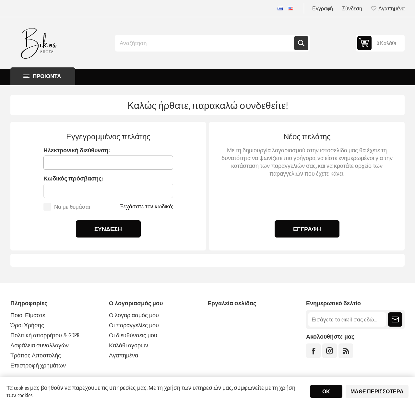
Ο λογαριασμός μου (134, 315)
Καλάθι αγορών (128, 345)
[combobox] (205, 43)
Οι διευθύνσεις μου (133, 335)
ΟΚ (326, 391)
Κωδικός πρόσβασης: (73, 178)
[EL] (280, 8)
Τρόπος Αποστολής (35, 355)
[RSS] (345, 350)
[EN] (290, 8)
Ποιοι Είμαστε (27, 315)
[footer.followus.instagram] (329, 350)
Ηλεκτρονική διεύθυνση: (76, 150)
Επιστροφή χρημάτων (38, 365)
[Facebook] (313, 350)
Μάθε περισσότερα (377, 391)
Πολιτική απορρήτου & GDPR (45, 335)
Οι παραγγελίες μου (134, 325)
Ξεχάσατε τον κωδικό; (146, 206)
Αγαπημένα (123, 355)
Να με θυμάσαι (72, 206)
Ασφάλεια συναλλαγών (39, 345)
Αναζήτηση (301, 43)
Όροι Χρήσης (27, 325)
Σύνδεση (352, 8)
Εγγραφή (322, 8)
